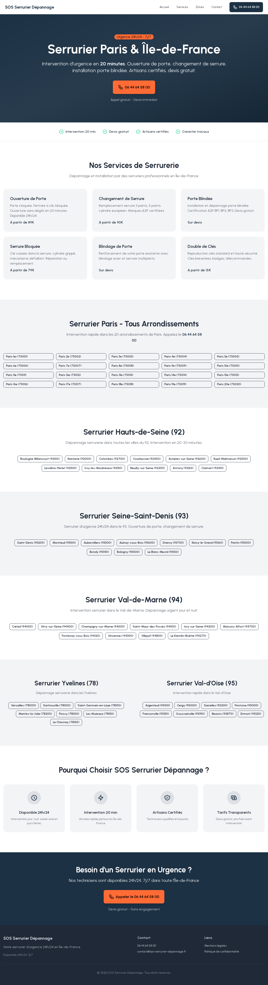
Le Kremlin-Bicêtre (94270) (188, 636)
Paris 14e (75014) (175, 375)
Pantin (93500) (241, 542)
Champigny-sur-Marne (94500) (103, 626)
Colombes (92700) (112, 459)
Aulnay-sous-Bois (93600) (137, 542)
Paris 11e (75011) (16, 375)
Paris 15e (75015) (228, 375)
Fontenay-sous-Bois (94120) (81, 636)
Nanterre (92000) (79, 459)
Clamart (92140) (212, 468)
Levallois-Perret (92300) (60, 468)
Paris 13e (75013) (122, 375)
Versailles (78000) (23, 705)
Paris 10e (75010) (228, 366)
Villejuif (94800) (152, 636)
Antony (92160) (183, 468)
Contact (216, 7)
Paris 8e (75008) (123, 366)
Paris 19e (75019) (175, 384)
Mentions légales (215, 945)
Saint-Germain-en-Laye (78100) (99, 705)
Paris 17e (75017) (70, 384)
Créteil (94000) (22, 626)
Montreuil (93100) (64, 542)
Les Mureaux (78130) (100, 714)
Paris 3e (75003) (122, 356)
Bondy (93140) (99, 552)
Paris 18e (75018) (123, 384)
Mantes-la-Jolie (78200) (35, 714)
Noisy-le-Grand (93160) (207, 542)
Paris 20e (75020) (229, 384)
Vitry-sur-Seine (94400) (57, 626)
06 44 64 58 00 (249, 7)
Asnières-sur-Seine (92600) (187, 459)
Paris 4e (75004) (175, 356)
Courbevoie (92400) (147, 459)
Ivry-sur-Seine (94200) (199, 626)
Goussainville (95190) (190, 714)
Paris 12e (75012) (70, 375)
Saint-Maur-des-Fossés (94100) (154, 626)
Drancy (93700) (173, 542)
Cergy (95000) (187, 705)
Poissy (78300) (69, 714)
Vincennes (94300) (120, 636)
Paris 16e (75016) (17, 384)
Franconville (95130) (156, 714)
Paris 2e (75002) (70, 356)
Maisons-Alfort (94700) (239, 626)
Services (182, 7)
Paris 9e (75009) (175, 366)
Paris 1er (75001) (17, 356)
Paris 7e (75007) (70, 366)
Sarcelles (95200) (216, 705)
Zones (200, 7)
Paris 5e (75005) (228, 356)
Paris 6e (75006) (17, 366)
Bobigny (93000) (128, 552)
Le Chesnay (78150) (66, 722)
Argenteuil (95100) (157, 705)
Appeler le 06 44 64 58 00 (137, 896)
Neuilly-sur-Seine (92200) (147, 468)
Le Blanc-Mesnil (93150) (163, 552)
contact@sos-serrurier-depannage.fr (161, 951)
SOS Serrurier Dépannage (29, 7)
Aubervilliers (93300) (97, 542)
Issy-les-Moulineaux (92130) (103, 468)
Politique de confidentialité (221, 951)
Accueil (164, 7)
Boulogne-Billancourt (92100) (40, 459)
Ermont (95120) (251, 714)
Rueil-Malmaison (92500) (231, 459)
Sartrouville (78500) (57, 705)
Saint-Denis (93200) (31, 542)
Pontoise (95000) (246, 705)
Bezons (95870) (222, 714)
